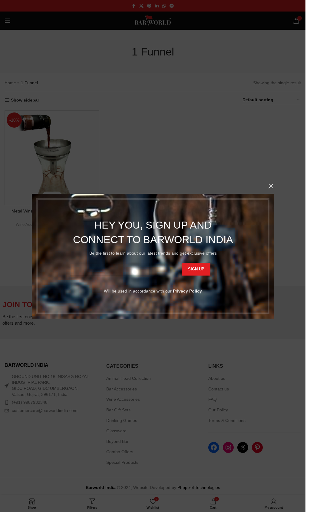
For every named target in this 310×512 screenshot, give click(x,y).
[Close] (271, 186)
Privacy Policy (187, 290)
